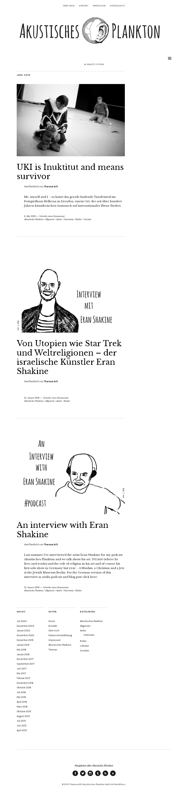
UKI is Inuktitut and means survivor (70, 171)
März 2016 (22, 706)
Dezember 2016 (25, 683)
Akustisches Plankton (34, 219)
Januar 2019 (23, 644)
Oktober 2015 (24, 711)
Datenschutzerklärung (60, 635)
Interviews (69, 219)
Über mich (69, 6)
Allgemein (50, 219)
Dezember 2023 (25, 626)
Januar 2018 (23, 654)
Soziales (87, 219)
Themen (52, 649)
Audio (59, 219)
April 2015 (22, 730)
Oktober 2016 (24, 687)
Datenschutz (117, 6)
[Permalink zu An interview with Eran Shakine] (71, 513)
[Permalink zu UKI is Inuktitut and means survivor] (71, 155)
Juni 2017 (22, 668)
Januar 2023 (23, 630)
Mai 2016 (21, 697)
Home (51, 621)
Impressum (99, 6)
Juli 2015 (21, 720)
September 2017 (26, 663)
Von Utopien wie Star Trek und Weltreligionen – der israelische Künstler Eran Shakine (69, 357)
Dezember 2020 (25, 635)
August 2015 (23, 716)
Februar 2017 (23, 678)
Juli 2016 (21, 692)
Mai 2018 (21, 649)
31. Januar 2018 (31, 398)
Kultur (78, 219)
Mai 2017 (21, 673)
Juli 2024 (22, 621)
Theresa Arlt (51, 186)
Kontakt (83, 6)
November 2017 (25, 659)
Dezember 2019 (25, 640)
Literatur (84, 645)
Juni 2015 (22, 725)
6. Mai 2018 (30, 216)
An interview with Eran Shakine (62, 529)
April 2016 (22, 701)
